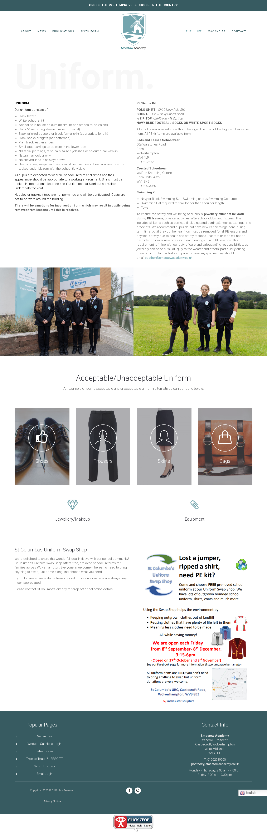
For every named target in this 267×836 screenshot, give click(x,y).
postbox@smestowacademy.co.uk (169, 258)
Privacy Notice (52, 801)
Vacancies (216, 31)
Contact (239, 31)
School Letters (44, 766)
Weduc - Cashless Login (45, 744)
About (26, 31)
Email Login (45, 774)
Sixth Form (90, 31)
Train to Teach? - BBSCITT (44, 759)
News (42, 31)
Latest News (44, 751)
